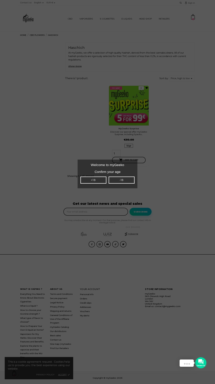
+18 (93, 180)
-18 (121, 180)
